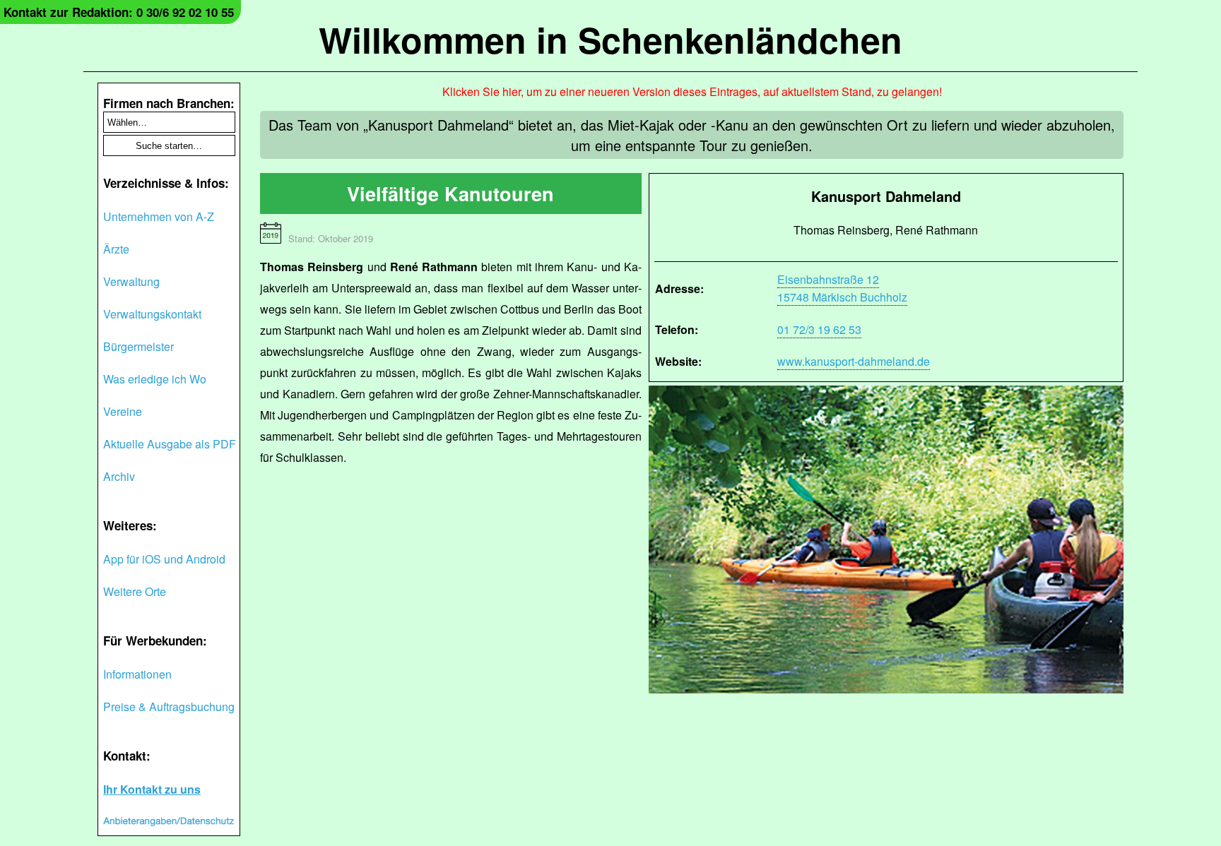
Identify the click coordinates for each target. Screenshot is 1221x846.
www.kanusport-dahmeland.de (853, 361)
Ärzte (116, 249)
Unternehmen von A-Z (158, 216)
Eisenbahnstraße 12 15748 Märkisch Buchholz (842, 288)
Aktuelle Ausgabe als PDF (169, 444)
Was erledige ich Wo (154, 379)
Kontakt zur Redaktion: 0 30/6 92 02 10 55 (119, 12)
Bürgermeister (138, 346)
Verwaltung (131, 281)
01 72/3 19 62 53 (819, 329)
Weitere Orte (134, 591)
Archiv (119, 476)
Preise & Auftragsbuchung (169, 706)
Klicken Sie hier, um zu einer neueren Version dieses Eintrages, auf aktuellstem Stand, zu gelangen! (692, 91)
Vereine (122, 411)
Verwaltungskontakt (152, 314)
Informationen (137, 674)
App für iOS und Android (164, 559)
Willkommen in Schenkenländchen (610, 39)
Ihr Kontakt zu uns (152, 789)
